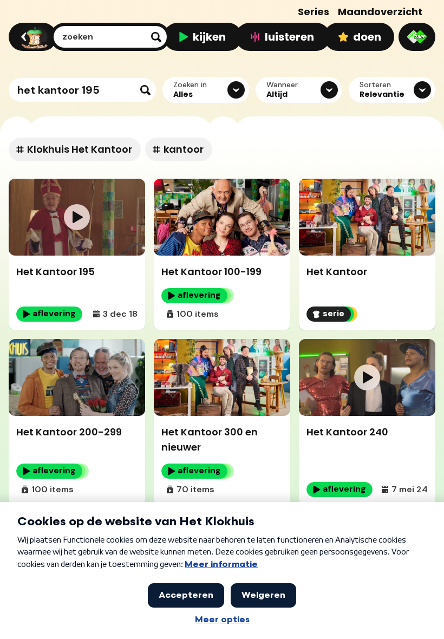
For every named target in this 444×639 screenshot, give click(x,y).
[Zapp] (417, 37)
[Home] (31, 37)
